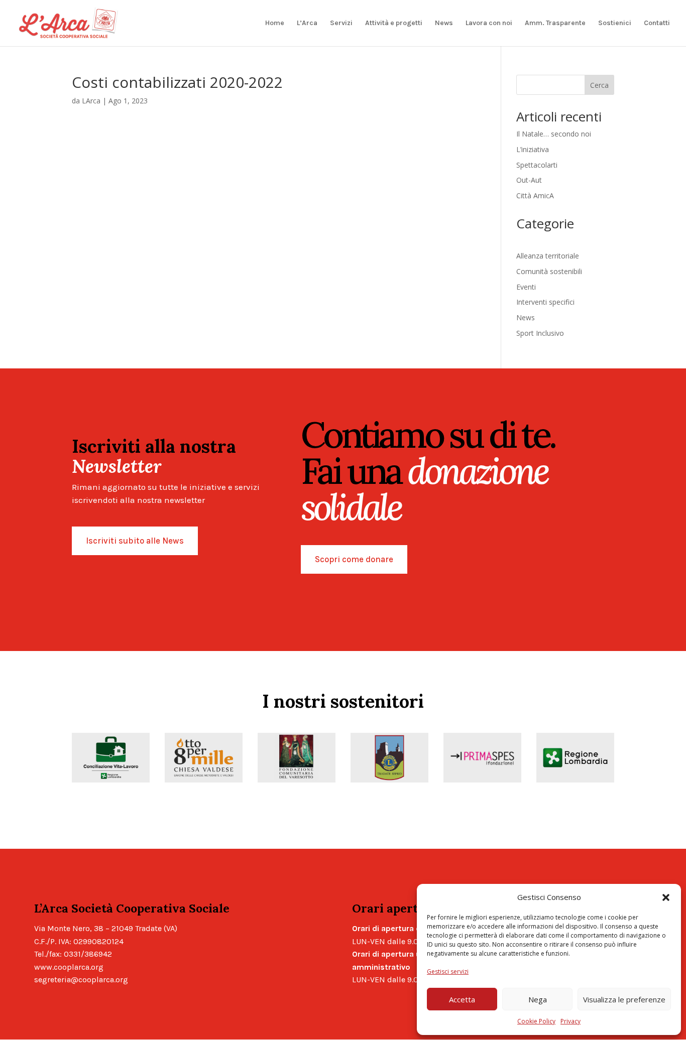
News (444, 23)
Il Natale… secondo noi (553, 134)
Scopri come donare (354, 559)
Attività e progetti (393, 23)
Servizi (341, 23)
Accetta (462, 999)
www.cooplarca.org (68, 967)
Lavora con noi (489, 23)
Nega (537, 999)
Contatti (657, 23)
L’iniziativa (532, 149)
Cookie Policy (536, 1021)
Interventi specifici (545, 302)
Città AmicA (535, 195)
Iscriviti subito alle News (135, 541)
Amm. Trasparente (555, 23)
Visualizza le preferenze (624, 999)
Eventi (526, 287)
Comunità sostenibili (549, 271)
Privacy (570, 1021)
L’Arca (307, 23)
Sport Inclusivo (540, 333)
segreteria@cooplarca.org (81, 979)
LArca (91, 100)
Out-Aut (529, 180)
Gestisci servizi (448, 971)
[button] (666, 897)
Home (274, 23)
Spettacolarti (536, 165)
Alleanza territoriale (547, 256)
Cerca (599, 85)
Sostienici (614, 23)
